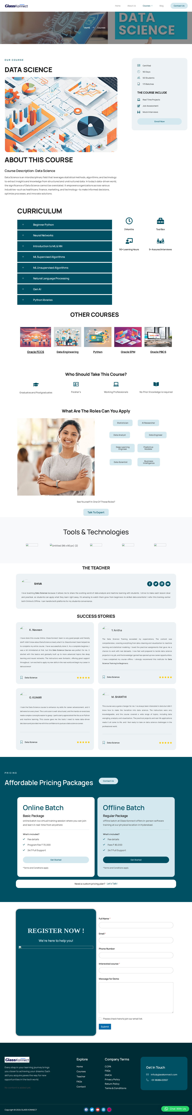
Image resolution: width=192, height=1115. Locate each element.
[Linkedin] (161, 583)
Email (102, 933)
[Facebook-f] (149, 583)
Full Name (104, 918)
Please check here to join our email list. (123, 1018)
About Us (131, 5)
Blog (161, 5)
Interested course (109, 963)
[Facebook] (86, 1109)
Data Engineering (68, 352)
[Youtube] (167, 583)
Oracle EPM (128, 352)
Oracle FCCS (35, 352)
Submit (105, 1026)
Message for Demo (109, 979)
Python (97, 352)
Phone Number (107, 948)
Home (117, 5)
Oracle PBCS (158, 352)
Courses (146, 5)
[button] (64, 225)
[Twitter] (155, 583)
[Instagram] (109, 1109)
